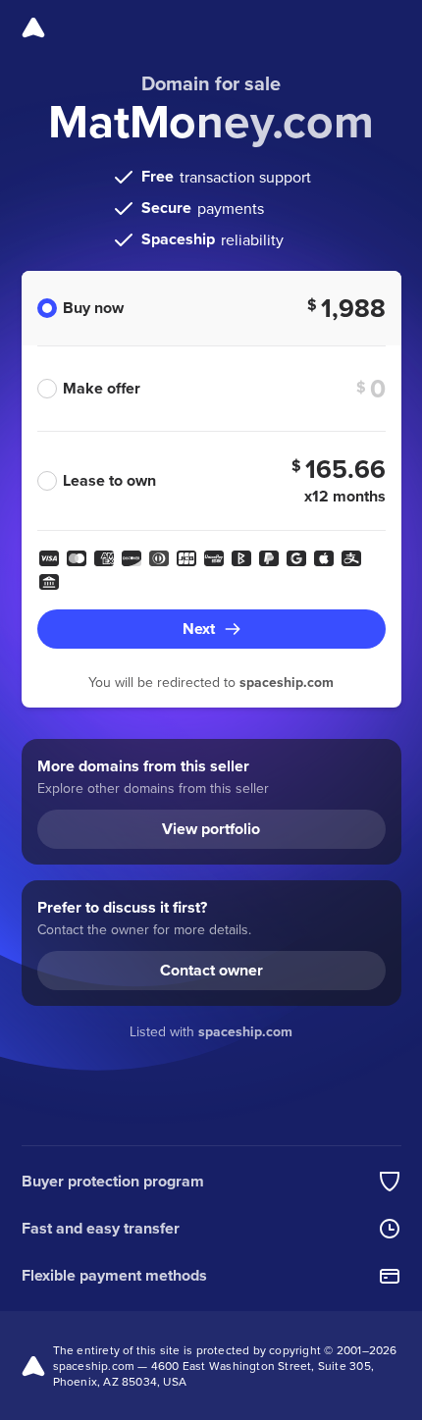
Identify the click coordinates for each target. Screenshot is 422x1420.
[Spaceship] (33, 27)
